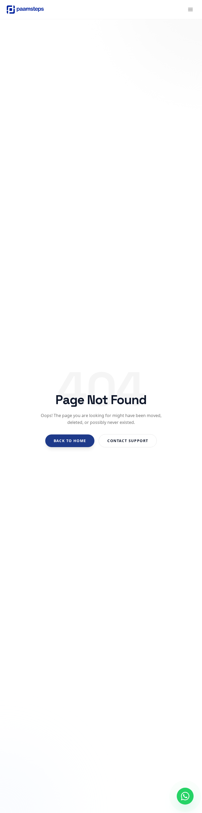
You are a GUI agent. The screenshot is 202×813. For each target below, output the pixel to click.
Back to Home (70, 440)
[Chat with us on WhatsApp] (185, 796)
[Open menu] (190, 9)
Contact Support (127, 440)
